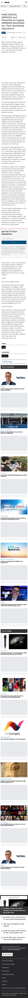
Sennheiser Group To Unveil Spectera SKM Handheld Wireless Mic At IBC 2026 (14, 910)
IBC (25, 6)
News (3, 32)
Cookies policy (5, 971)
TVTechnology (11, 32)
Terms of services (20, 246)
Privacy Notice (22, 248)
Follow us (15, 37)
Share (5, 37)
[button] (2, 2)
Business (4, 10)
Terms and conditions (7, 960)
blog (3, 347)
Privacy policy (5, 967)
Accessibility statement (8, 974)
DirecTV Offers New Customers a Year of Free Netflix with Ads (14, 938)
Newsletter (23, 37)
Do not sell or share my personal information (13, 988)
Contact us (4, 981)
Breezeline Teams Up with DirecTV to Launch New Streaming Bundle (14, 918)
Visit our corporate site (14, 949)
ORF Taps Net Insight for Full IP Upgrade (13, 925)
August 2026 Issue (15, 6)
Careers (4, 978)
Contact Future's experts (8, 964)
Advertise (4, 984)
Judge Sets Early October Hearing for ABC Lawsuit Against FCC (14, 931)
